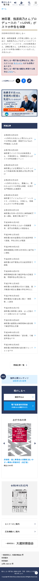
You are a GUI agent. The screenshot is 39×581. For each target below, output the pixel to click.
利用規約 (5, 561)
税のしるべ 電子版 (6, 3)
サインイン (15, 4)
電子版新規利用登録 (19, 406)
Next (35, 443)
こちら (10, 72)
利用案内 (5, 558)
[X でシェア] (18, 81)
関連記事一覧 (19, 365)
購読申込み (21, 4)
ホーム (4, 9)
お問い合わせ (6, 564)
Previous (4, 443)
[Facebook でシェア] (23, 81)
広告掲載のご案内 (12, 532)
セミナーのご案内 (12, 524)
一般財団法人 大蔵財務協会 (11, 555)
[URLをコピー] (29, 81)
